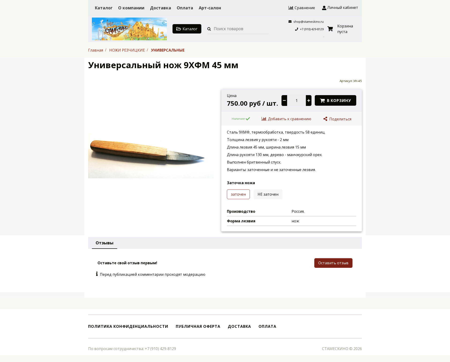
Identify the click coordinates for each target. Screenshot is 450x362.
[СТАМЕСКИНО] (129, 29)
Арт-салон (210, 8)
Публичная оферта (198, 326)
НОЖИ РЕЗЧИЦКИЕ (127, 49)
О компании (131, 8)
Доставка (160, 8)
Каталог (103, 8)
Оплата (185, 8)
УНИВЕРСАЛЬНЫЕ (167, 49)
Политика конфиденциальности (128, 326)
